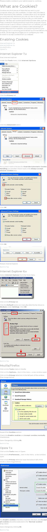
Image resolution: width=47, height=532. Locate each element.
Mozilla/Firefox (5, 47)
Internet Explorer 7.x (7, 43)
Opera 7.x (3, 49)
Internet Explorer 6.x (7, 45)
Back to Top (4, 267)
